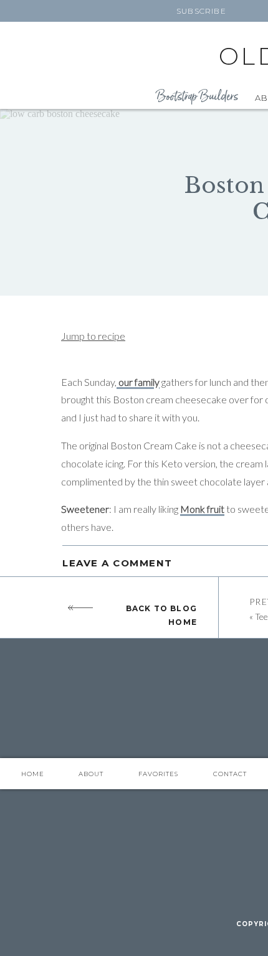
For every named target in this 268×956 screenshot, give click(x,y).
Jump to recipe (93, 336)
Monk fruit (202, 509)
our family (138, 382)
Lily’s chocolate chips (105, 583)
